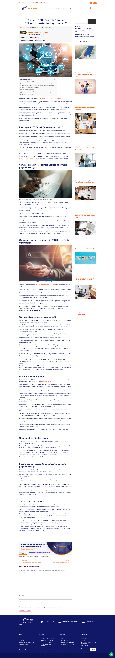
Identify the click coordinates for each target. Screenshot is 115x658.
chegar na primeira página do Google (29, 158)
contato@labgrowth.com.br (40, 2)
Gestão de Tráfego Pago (47, 640)
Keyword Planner (46, 381)
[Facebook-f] (20, 649)
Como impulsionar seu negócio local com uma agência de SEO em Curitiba (85, 181)
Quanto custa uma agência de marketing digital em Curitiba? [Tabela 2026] (85, 215)
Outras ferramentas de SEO (27, 89)
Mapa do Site (84, 645)
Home (44, 8)
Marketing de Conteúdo (47, 642)
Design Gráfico (65, 640)
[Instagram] (91, 3)
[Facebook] (96, 3)
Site (20, 601)
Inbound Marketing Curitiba (46, 645)
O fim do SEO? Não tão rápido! (28, 91)
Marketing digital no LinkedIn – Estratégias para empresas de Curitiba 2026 (85, 74)
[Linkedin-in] (25, 649)
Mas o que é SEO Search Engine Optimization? (32, 82)
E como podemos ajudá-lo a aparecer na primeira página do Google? (37, 93)
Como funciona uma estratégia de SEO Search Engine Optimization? (37, 85)
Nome (21, 590)
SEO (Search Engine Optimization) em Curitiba (52, 98)
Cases (64, 8)
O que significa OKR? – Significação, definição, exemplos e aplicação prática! (84, 279)
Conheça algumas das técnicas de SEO (30, 87)
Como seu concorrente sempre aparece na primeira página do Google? (38, 83)
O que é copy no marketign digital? (84, 249)
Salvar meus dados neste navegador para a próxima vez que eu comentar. (40, 607)
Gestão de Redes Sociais (67, 644)
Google (51, 202)
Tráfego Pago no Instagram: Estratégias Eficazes (82, 313)
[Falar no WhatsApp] (111, 654)
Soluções (58, 8)
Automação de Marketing (67, 642)
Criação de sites (65, 638)
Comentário (22, 573)
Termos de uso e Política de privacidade (88, 643)
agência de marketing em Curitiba (47, 284)
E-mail (21, 595)
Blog (70, 8)
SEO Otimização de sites (47, 638)
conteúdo (43, 516)
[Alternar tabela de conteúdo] (53, 80)
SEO (24, 27)
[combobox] (93, 8)
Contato (83, 640)
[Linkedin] (94, 3)
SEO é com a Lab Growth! (27, 94)
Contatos (76, 8)
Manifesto (51, 8)
